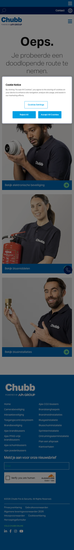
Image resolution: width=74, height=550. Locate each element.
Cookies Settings (36, 104)
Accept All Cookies (50, 114)
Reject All (24, 114)
